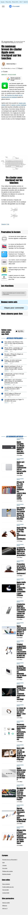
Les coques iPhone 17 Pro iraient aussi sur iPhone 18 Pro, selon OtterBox (21, 513)
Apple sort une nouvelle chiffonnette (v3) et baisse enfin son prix (21, 467)
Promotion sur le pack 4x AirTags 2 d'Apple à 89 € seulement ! (21, 568)
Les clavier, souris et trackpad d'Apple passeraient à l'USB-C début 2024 (17, 261)
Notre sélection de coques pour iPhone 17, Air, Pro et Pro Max (21, 630)
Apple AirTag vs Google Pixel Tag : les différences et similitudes (21, 533)
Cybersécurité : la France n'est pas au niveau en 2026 (14, 374)
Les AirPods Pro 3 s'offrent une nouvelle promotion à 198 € (13, 388)
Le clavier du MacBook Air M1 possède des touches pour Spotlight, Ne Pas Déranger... (17, 246)
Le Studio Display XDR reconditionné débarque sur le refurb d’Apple (21, 671)
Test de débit (5, 890)
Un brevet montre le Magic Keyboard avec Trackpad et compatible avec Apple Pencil (17, 254)
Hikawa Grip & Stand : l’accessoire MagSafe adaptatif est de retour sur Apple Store (21, 836)
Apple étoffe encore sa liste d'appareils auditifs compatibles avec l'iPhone (21, 588)
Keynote (3, 2)
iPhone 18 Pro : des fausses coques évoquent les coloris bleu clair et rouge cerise (21, 490)
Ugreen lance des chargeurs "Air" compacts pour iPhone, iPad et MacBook (21, 814)
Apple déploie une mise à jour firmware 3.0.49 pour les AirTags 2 (21, 773)
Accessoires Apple (8, 41)
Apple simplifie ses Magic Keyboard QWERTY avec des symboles (20, 447)
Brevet (4, 74)
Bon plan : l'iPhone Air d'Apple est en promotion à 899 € (14, 354)
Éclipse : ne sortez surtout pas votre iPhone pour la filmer (13, 360)
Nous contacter (6, 884)
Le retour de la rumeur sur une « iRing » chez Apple (21, 711)
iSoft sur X (4, 908)
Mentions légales (6, 874)
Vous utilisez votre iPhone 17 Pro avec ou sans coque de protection (14, 342)
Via (8, 224)
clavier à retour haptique (18, 105)
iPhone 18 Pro (15, 2)
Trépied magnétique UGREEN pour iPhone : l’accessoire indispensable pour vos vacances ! (21, 650)
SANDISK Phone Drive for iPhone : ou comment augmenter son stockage (21, 692)
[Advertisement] (14, 24)
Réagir (20, 68)
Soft (15, 6)
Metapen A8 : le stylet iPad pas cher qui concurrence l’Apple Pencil (21, 793)
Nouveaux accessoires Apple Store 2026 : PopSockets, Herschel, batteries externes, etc (21, 732)
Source (3, 224)
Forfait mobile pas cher (8, 887)
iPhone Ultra (8, 2)
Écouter (5, 71)
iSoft (3, 862)
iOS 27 (21, 2)
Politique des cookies (7, 871)
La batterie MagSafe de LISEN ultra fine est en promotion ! (21, 551)
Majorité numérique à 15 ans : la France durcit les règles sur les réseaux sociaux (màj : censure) (13, 368)
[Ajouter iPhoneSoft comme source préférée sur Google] (14, 78)
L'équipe (4, 865)
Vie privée (4, 868)
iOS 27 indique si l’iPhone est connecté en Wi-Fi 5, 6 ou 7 (13, 394)
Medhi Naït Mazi (11, 63)
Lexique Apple (5, 892)
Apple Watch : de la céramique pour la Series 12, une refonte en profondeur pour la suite (14, 381)
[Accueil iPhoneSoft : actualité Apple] (2, 41)
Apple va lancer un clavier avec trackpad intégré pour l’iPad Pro (18, 269)
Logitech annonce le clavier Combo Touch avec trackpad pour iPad (17, 277)
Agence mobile (6, 902)
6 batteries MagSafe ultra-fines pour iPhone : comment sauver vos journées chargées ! (21, 610)
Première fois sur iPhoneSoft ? (9, 859)
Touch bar (12, 74)
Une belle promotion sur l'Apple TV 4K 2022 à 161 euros (14, 400)
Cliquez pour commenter (14, 308)
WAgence (4, 905)
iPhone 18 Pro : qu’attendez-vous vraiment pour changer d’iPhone (14, 348)
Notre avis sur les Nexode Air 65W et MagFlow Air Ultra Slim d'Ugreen (21, 753)
